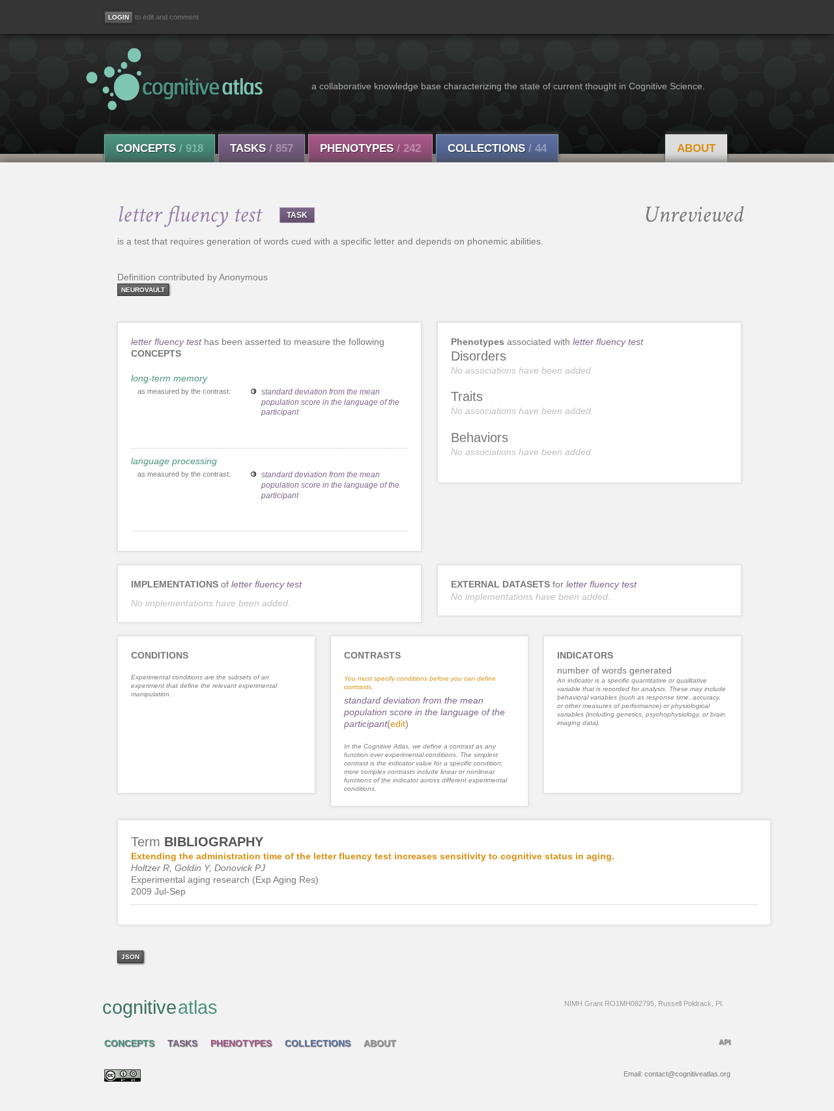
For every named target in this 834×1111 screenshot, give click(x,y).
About (696, 148)
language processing (174, 461)
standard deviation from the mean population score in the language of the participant (330, 402)
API (724, 1042)
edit (397, 723)
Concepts (159, 148)
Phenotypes (370, 148)
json (130, 956)
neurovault (143, 289)
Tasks (261, 148)
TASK (297, 215)
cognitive (413, 1007)
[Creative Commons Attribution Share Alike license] (122, 1078)
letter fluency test (167, 341)
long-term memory (169, 378)
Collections (497, 148)
